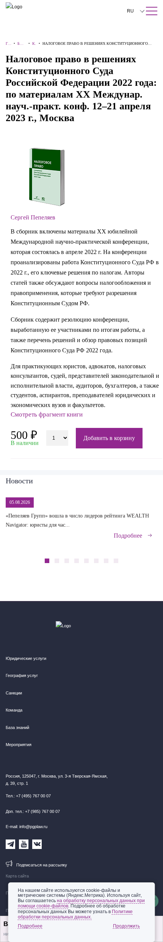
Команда (14, 710)
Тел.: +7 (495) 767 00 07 (28, 796)
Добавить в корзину (109, 438)
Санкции (14, 693)
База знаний (17, 727)
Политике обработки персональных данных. (75, 914)
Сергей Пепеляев (33, 217)
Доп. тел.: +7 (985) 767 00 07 (33, 811)
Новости (19, 481)
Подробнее (128, 535)
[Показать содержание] (151, 11)
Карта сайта (17, 876)
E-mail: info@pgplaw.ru (26, 826)
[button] (136, 557)
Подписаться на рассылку (41, 865)
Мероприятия (18, 744)
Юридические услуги (26, 658)
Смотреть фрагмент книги (47, 414)
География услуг (22, 675)
